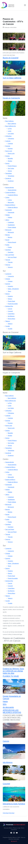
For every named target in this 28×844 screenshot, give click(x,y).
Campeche (8, 274)
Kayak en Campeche (11, 98)
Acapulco (10, 286)
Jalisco (7, 220)
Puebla (7, 244)
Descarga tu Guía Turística (14, 804)
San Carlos (11, 168)
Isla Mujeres (11, 316)
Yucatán (7, 326)
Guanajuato (8, 210)
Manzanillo (11, 202)
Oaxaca (7, 293)
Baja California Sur (10, 126)
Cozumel (10, 311)
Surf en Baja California (12, 78)
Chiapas (7, 278)
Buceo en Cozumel (10, 58)
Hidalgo (7, 215)
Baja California (9, 121)
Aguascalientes (9, 187)
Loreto (9, 131)
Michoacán (8, 230)
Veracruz (7, 264)
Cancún (10, 308)
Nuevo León (8, 151)
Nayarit (7, 239)
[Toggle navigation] (25, 5)
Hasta (5, 701)
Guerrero (7, 283)
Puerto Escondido (13, 303)
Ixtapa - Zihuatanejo (13, 288)
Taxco (9, 291)
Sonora (7, 163)
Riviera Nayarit (12, 242)
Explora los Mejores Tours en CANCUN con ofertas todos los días (13, 671)
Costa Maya (11, 313)
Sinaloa (7, 156)
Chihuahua (8, 136)
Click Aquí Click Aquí (8, 813)
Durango (7, 146)
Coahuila (7, 141)
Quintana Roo (9, 306)
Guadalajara (11, 225)
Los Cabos (11, 133)
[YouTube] (17, 833)
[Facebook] (11, 833)
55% (4, 704)
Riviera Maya (11, 318)
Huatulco (10, 296)
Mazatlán (10, 158)
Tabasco (7, 321)
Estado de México (10, 205)
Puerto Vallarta (12, 227)
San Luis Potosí (9, 254)
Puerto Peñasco (12, 166)
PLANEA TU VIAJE (11, 676)
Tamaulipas (8, 173)
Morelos (7, 235)
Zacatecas (8, 178)
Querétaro (8, 249)
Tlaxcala (7, 259)
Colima (7, 197)
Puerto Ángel (11, 301)
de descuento (8, 707)
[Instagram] (14, 833)
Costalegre (11, 222)
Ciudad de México (10, 192)
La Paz (10, 128)
